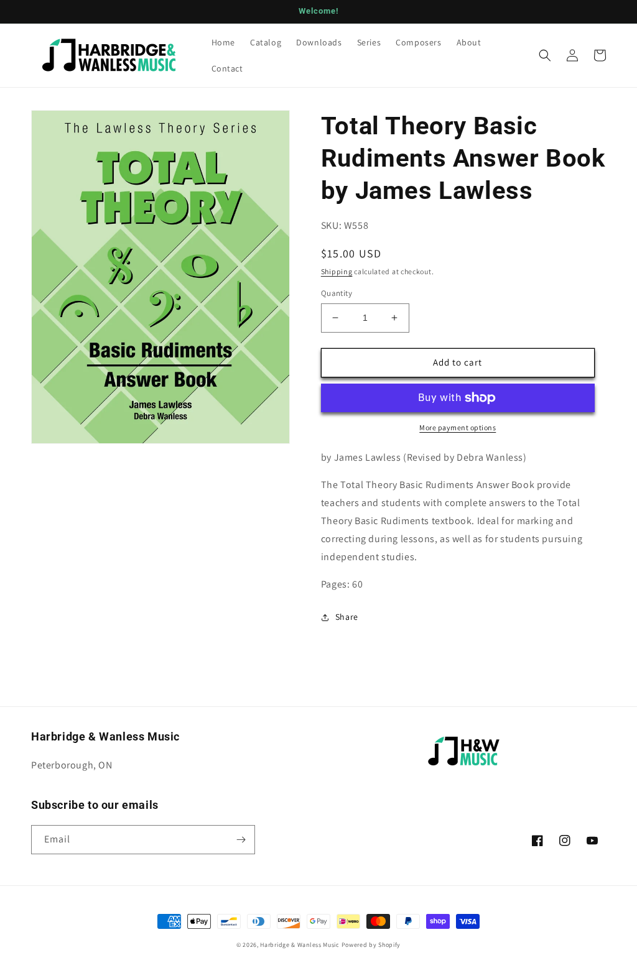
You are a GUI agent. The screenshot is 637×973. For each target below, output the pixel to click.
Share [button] (346, 616)
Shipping (337, 271)
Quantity (336, 293)
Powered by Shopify (371, 945)
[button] (545, 55)
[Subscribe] (240, 839)
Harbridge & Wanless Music (300, 945)
